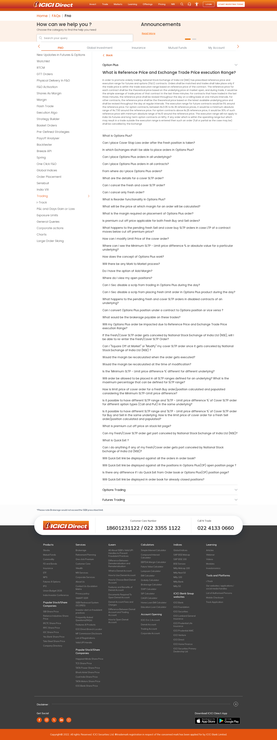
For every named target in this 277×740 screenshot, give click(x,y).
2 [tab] (194, 39)
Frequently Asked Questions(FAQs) (84, 618)
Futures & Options (51, 581)
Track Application (214, 602)
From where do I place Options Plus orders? (132, 171)
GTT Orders (45, 74)
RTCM (41, 68)
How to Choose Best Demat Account (122, 581)
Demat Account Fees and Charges (120, 603)
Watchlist (43, 61)
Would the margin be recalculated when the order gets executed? (148, 357)
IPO (45, 586)
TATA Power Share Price (88, 668)
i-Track (42, 202)
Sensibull (43, 183)
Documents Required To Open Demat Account (120, 596)
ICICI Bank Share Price (87, 685)
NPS (45, 577)
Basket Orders (47, 125)
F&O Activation (47, 87)
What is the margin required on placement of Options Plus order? (147, 213)
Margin (42, 100)
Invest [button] (93, 4)
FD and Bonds (50, 563)
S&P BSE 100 (180, 559)
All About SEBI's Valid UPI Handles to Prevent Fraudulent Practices (120, 553)
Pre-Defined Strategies (53, 132)
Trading (42, 196)
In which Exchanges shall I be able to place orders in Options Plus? (148, 150)
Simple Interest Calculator (153, 550)
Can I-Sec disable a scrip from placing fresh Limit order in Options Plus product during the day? (168, 292)
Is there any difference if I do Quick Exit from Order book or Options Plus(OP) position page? (165, 472)
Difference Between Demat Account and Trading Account (121, 612)
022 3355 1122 (162, 528)
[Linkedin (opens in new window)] (61, 720)
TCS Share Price (84, 663)
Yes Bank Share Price (53, 636)
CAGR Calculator (149, 598)
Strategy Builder (48, 119)
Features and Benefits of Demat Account (120, 588)
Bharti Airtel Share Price (88, 672)
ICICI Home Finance (183, 644)
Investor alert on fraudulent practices (89, 611)
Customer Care (83, 563)
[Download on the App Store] (206, 720)
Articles (210, 550)
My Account (216, 48)
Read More (148, 33)
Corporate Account (150, 633)
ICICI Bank (178, 602)
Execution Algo (47, 113)
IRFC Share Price (51, 627)
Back (109, 55)
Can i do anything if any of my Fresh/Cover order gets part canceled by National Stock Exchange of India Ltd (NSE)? (162, 449)
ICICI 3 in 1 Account (150, 620)
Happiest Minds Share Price (89, 659)
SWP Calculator (148, 589)
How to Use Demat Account (121, 575)
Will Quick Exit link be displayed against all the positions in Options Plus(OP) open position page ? (169, 465)
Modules (210, 563)
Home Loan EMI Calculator (154, 602)
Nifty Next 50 (179, 572)
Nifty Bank (178, 581)
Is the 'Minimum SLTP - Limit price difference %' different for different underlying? (158, 371)
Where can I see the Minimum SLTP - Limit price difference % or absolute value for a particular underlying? (167, 248)
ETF (44, 572)
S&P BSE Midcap (181, 554)
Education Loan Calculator (153, 607)
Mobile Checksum (214, 597)
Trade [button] (105, 4)
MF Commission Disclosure (89, 633)
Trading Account (149, 629)
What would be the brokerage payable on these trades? (141, 317)
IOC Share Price (51, 632)
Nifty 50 (177, 586)
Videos (209, 559)
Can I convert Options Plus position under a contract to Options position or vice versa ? (162, 310)
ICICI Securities (180, 611)
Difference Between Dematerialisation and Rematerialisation (119, 563)
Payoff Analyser (48, 138)
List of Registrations (85, 638)
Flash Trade (45, 106)
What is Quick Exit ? (115, 440)
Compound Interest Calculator (150, 556)
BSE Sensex (179, 563)
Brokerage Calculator (151, 584)
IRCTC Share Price (52, 623)
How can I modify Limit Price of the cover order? (135, 239)
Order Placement (49, 177)
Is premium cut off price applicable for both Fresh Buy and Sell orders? (151, 221)
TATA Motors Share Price (88, 681)
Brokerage (81, 550)
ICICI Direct (178, 639)
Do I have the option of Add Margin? (127, 271)
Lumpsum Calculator (151, 571)
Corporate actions (50, 228)
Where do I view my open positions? (127, 278)
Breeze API (44, 151)
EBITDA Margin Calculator (153, 562)
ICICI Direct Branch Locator (89, 629)
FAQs (56, 15)
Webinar (210, 554)
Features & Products (86, 624)
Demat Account (148, 624)
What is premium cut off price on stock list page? (136, 426)
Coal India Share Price (87, 677)
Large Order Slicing (50, 241)
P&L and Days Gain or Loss (56, 209)
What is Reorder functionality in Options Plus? (133, 199)
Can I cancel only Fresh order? (123, 192)
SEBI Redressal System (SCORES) (87, 604)
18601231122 (123, 528)
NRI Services (82, 572)
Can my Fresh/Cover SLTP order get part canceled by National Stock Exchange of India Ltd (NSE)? (169, 433)
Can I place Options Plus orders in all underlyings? (136, 157)
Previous (39, 46)
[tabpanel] (190, 33)
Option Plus (110, 65)
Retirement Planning (86, 554)
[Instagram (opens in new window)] (46, 720)
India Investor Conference (56, 595)
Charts (41, 234)
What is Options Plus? (117, 136)
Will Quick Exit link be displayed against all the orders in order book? (148, 458)
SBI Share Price (51, 611)
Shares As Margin (49, 93)
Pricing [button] (161, 4)
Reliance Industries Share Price (55, 617)
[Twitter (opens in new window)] (54, 720)
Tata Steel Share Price (54, 641)
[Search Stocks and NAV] (182, 4)
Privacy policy (82, 593)
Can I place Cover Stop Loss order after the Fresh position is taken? (148, 143)
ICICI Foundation (181, 607)
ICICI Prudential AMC (183, 630)
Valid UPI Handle (84, 642)
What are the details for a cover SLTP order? (133, 178)
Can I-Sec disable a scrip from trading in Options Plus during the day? (151, 285)
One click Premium (85, 559)
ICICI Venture (179, 635)
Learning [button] (132, 4)
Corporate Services (85, 577)
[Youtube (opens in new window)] (68, 720)
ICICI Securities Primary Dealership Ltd (184, 650)
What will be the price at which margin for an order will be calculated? (151, 206)
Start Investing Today (230, 4)
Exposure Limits (47, 215)
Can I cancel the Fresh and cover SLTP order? (133, 185)
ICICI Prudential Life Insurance (182, 624)
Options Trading (114, 490)
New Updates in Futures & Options (61, 55)
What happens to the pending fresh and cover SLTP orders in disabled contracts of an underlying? (162, 301)
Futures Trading (113, 500)
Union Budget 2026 (52, 590)
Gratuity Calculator (150, 580)
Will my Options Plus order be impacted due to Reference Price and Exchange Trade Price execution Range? (164, 326)
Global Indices (47, 170)
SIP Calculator (148, 593)
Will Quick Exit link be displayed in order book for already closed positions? (153, 479)
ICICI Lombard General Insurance (184, 617)
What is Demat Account (120, 570)
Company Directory (52, 645)
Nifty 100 (177, 577)
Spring (41, 157)
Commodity (48, 559)
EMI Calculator (148, 575)
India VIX (43, 190)
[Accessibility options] (196, 4)
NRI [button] (173, 4)
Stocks (46, 550)
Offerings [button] (148, 4)
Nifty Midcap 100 (181, 568)
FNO (60, 48)
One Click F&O (46, 164)
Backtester (44, 145)
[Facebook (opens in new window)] (39, 720)
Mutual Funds (177, 48)
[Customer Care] (189, 4)
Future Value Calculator (152, 566)
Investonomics (213, 568)
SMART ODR (82, 598)
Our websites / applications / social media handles (220, 587)
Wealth (79, 568)
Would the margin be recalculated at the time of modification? (146, 364)
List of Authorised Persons (219, 593)
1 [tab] (188, 39)
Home (42, 15)
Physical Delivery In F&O (53, 80)
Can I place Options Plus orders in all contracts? (135, 164)
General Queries (48, 222)
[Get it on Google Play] (229, 720)
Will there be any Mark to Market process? (131, 264)
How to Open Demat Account (118, 621)
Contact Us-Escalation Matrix (86, 587)
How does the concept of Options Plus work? (133, 257)
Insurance (139, 48)
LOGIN (209, 4)
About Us (80, 581)
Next (238, 46)
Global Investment (100, 48)
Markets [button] (118, 4)
